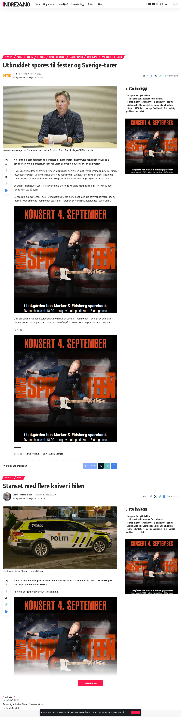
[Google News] (154, 4)
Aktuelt (9, 57)
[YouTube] (150, 4)
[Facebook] (146, 4)
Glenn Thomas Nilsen (22, 494)
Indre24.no (16, 4)
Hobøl (30, 57)
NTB (15, 73)
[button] (135, 712)
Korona (41, 57)
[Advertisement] (90, 30)
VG (108, 178)
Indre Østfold (31, 454)
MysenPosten (76, 57)
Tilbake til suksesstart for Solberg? (145, 98)
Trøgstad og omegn (112, 57)
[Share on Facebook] (151, 76)
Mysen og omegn (57, 57)
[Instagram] (157, 4)
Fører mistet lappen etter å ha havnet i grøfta (150, 101)
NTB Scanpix (57, 454)
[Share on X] (156, 76)
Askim (19, 57)
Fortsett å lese (90, 683)
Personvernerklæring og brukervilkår (108, 712)
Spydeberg (92, 57)
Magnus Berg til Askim (138, 95)
